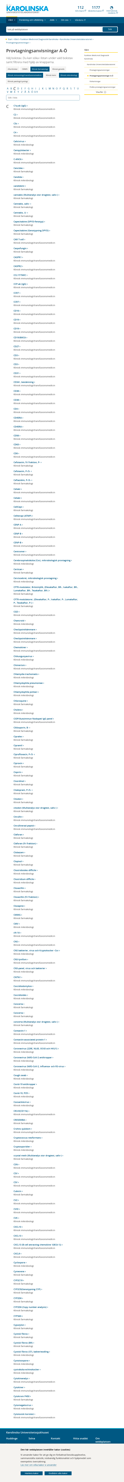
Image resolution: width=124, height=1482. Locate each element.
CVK (16, 1217)
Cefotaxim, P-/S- (22, 471)
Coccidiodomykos (23, 986)
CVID (16, 1209)
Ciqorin (17, 772)
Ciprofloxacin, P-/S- (23, 754)
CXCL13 (17, 1235)
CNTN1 (17, 977)
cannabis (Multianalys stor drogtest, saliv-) (36, 194)
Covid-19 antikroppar (24, 1084)
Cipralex (18, 736)
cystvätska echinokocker (26, 1369)
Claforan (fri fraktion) (25, 843)
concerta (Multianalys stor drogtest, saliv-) (36, 1021)
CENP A (17, 524)
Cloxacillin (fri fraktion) (26, 897)
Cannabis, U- (20, 212)
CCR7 (16, 292)
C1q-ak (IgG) (20, 105)
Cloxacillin (19, 888)
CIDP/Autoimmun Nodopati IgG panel (33, 718)
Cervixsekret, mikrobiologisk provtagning (35, 578)
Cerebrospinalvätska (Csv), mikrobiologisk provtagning (42, 560)
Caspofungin (20, 248)
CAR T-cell (19, 239)
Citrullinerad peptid (24, 825)
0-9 (36, 91)
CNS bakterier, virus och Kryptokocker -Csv (36, 950)
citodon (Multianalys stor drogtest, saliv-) (35, 807)
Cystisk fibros (21, 1333)
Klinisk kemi (51, 75)
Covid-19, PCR (21, 1093)
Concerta (18, 1003)
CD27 (16, 346)
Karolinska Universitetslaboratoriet (76, 39)
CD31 (16, 373)
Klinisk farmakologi (40, 69)
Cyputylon (19, 1324)
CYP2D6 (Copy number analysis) (30, 1307)
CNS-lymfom (20, 959)
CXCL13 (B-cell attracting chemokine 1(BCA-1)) (37, 1244)
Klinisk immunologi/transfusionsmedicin (25, 75)
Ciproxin (18, 763)
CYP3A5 (17, 1316)
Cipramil (18, 745)
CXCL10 (17, 1226)
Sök (110, 29)
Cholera (18, 709)
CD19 (16, 319)
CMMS (24, 69)
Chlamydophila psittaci (25, 691)
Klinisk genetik (58, 69)
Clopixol (18, 861)
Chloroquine (20, 700)
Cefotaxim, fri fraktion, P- (27, 462)
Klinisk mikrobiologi (69, 75)
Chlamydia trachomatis (26, 674)
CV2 (15, 1200)
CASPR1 (18, 257)
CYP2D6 (18, 1298)
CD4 (16, 408)
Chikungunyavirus (23, 656)
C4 (15, 132)
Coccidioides (20, 995)
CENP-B (17, 542)
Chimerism (19, 665)
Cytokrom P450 (21, 1396)
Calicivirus (19, 141)
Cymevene (19, 1271)
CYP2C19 (18, 1280)
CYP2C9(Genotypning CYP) (27, 1289)
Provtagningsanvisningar (17, 42)
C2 (15, 114)
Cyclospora (19, 1262)
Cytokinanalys (21, 1378)
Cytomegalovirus (22, 1405)
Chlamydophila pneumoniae (28, 683)
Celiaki (17, 489)
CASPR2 (18, 266)
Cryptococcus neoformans (27, 1137)
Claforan (18, 834)
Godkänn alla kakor (58, 1473)
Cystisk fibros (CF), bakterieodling (31, 1351)
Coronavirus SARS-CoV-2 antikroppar (33, 1057)
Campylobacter (21, 150)
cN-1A (17, 932)
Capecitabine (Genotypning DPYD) (31, 230)
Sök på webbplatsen (17, 29)
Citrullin (18, 816)
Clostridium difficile (24, 879)
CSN (16, 1164)
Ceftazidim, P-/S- (22, 480)
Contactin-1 (19, 1030)
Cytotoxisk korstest (24, 1414)
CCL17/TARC (20, 275)
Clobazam (19, 852)
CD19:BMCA (20, 337)
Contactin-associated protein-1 (29, 1039)
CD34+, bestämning (24, 382)
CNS (16, 941)
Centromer (19, 551)
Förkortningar (95, 81)
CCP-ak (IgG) (20, 284)
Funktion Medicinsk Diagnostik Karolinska (39, 39)
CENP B (17, 533)
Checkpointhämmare (24, 629)
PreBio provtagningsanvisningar (103, 87)
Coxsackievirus (21, 1102)
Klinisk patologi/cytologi (18, 81)
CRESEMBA (19, 1119)
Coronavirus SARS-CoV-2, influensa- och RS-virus (39, 1066)
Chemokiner (20, 647)
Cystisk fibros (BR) (23, 1342)
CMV (16, 923)
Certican (18, 569)
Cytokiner (19, 1387)
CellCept (18, 506)
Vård (16, 39)
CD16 (16, 310)
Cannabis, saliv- (22, 203)
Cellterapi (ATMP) (22, 515)
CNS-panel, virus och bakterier (29, 968)
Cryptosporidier (22, 1146)
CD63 (16, 444)
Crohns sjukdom (22, 1128)
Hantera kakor (32, 1473)
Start (10, 39)
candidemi (19, 185)
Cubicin (17, 1191)
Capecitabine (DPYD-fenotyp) (29, 221)
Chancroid (19, 620)
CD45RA (18, 417)
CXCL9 (17, 1253)
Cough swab (20, 1075)
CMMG (17, 914)
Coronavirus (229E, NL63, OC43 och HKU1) (35, 1048)
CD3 (16, 355)
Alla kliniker (13, 69)
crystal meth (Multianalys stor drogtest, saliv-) (38, 1155)
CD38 (16, 391)
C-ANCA (18, 159)
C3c (15, 123)
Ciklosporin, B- (21, 727)
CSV (15, 1173)
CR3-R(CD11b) (21, 1110)
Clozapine (19, 905)
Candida (18, 177)
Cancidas (18, 168)
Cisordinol (19, 781)
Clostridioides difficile (25, 870)
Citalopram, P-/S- (22, 790)
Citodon (18, 798)
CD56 (16, 435)
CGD (16, 611)
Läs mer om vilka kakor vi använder (39, 1464)
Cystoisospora (21, 1360)
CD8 (16, 453)
